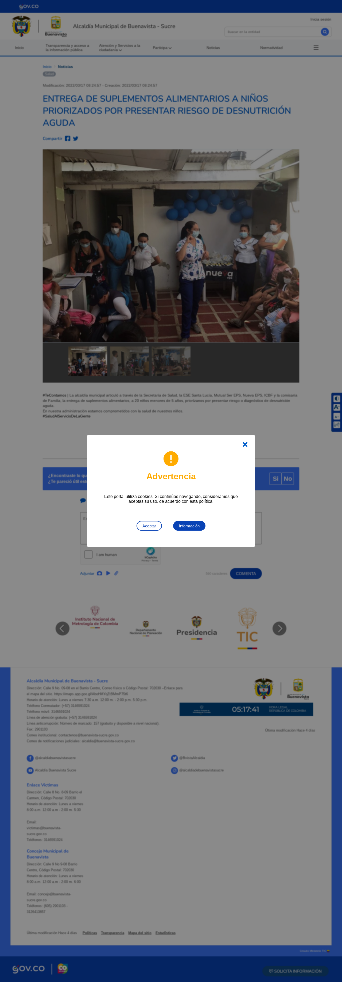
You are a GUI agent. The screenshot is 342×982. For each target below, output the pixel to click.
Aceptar (149, 526)
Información (189, 526)
